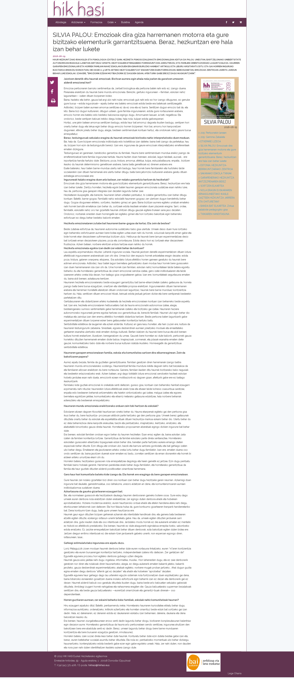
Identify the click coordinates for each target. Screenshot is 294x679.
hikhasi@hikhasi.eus (99, 665)
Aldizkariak (77, 22)
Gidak (110, 22)
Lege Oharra (234, 673)
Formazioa (96, 22)
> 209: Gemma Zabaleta (211, 137)
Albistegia (60, 22)
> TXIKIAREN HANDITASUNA (213, 214)
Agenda (139, 22)
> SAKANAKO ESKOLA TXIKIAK (215, 173)
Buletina (125, 22)
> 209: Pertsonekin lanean (212, 132)
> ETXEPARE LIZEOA (209, 141)
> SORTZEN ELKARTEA (211, 185)
